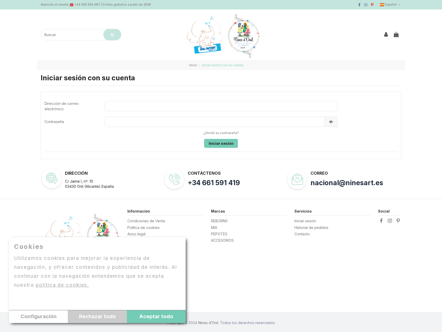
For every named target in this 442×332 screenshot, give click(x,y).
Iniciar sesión (221, 143)
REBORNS (219, 221)
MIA (214, 227)
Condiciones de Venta (146, 221)
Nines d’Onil (208, 322)
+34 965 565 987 (87, 4)
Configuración (38, 316)
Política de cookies (143, 227)
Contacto (302, 234)
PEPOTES (219, 234)
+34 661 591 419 (214, 183)
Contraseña (54, 121)
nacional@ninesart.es (347, 183)
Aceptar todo (156, 316)
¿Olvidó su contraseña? (221, 133)
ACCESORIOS (222, 240)
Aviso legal (136, 234)
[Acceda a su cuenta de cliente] (386, 35)
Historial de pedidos (311, 227)
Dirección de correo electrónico (62, 106)
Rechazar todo (97, 316)
